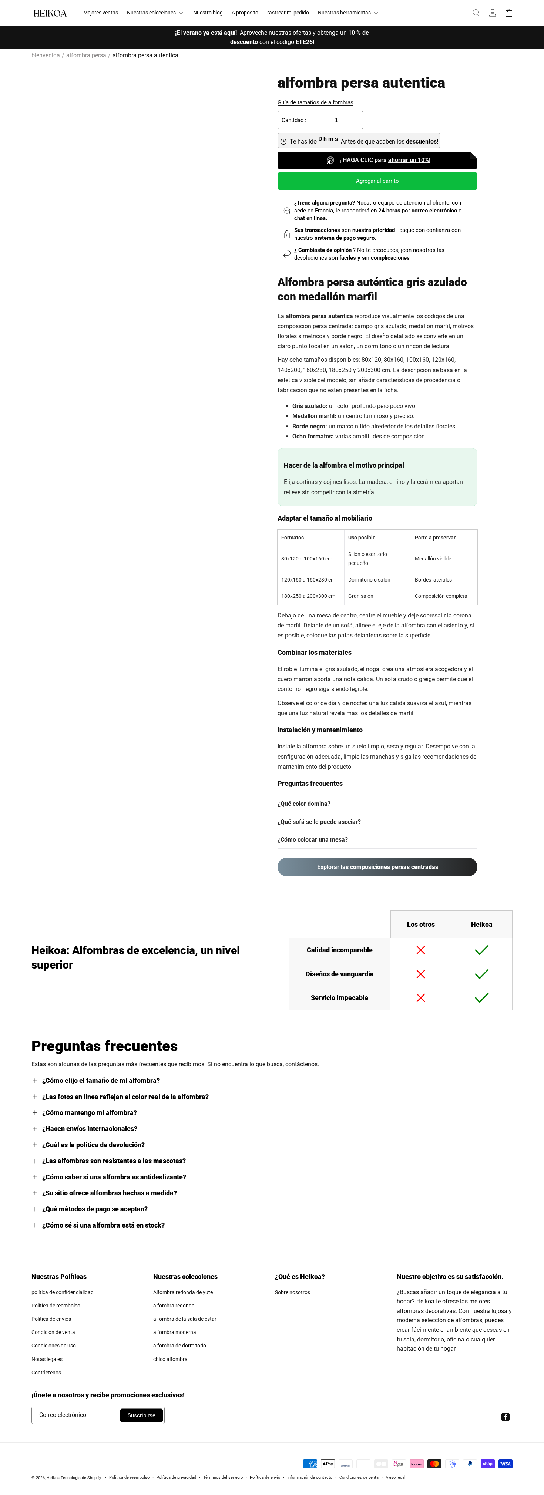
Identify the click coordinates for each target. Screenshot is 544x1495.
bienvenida (45, 55)
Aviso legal (396, 1477)
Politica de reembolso (55, 1306)
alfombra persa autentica (145, 55)
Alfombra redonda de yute (183, 1292)
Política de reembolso (129, 1477)
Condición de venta (53, 1332)
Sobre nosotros (292, 1292)
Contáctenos (46, 1373)
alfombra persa (86, 55)
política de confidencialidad (62, 1292)
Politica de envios (51, 1319)
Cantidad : (294, 120)
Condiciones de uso (53, 1345)
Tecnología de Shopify (81, 1477)
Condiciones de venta (359, 1477)
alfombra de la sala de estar (184, 1319)
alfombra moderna (174, 1332)
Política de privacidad (176, 1477)
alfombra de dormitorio (179, 1345)
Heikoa (53, 1477)
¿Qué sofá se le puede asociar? (319, 821)
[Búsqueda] (476, 13)
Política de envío (265, 1477)
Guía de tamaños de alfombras (315, 102)
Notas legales (47, 1359)
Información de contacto (309, 1477)
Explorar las (377, 867)
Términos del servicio (223, 1477)
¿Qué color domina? (304, 803)
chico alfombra (170, 1359)
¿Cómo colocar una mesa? (313, 839)
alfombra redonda (174, 1306)
